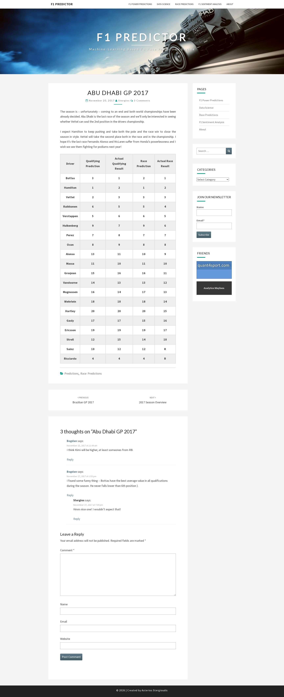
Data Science (163, 4)
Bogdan (72, 441)
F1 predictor (62, 4)
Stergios (124, 100)
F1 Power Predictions (140, 4)
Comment (67, 550)
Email (63, 621)
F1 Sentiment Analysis (210, 4)
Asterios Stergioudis (155, 690)
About (229, 4)
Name (64, 604)
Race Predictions (184, 4)
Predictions (71, 373)
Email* (200, 220)
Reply (70, 459)
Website (65, 639)
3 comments (142, 100)
